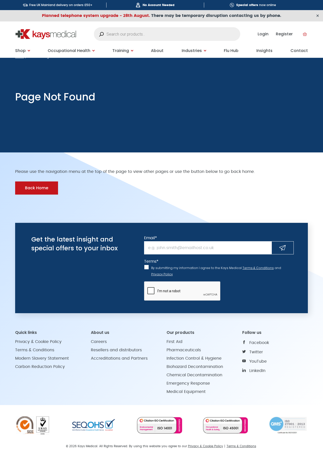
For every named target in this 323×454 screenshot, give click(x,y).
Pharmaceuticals (184, 350)
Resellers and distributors (116, 350)
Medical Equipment (186, 392)
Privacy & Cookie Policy (38, 342)
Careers (99, 342)
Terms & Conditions (258, 268)
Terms (151, 261)
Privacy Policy (162, 274)
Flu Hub (231, 51)
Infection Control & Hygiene (194, 358)
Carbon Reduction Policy (40, 367)
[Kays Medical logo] (45, 34)
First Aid (174, 342)
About (157, 51)
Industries (192, 51)
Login (263, 34)
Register (284, 34)
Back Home (36, 188)
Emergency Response (188, 383)
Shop (20, 51)
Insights (264, 51)
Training (120, 51)
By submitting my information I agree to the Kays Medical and (216, 271)
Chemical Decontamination (194, 375)
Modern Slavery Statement (42, 358)
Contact (299, 51)
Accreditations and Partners (119, 358)
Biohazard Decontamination (195, 367)
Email (150, 238)
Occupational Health (69, 51)
